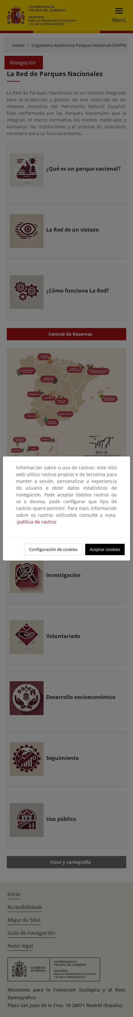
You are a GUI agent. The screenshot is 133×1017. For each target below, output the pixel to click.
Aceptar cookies (105, 549)
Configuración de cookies (53, 549)
